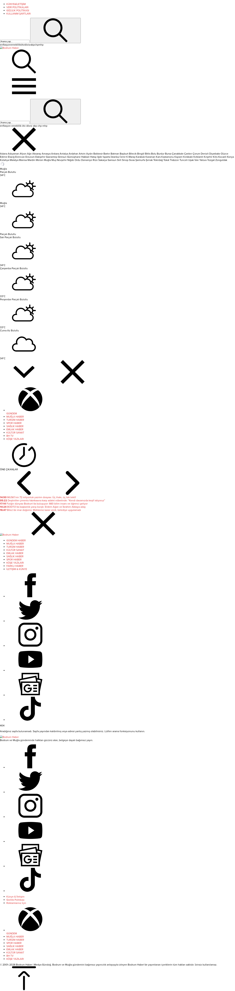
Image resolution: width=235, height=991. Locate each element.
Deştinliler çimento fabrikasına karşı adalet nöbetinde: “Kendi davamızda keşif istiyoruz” (52, 500)
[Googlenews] (30, 695)
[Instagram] (30, 645)
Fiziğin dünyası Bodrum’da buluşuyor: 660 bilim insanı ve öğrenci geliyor (44, 503)
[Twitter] (30, 621)
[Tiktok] (30, 719)
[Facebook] (30, 596)
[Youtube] (30, 670)
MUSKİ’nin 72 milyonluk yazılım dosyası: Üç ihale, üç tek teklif (38, 497)
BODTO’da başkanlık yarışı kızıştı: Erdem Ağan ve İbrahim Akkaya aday (43, 506)
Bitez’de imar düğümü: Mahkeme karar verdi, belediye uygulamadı (40, 510)
